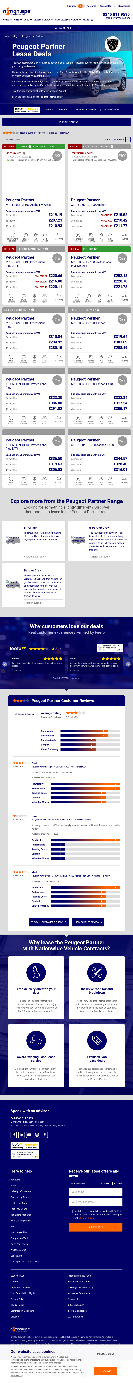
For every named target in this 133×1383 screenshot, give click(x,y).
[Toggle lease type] (81, 6)
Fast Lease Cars (19, 1203)
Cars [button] (6, 19)
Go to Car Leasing (20, 1244)
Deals (49, 109)
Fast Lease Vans (19, 1209)
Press (13, 1185)
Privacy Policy (87, 1218)
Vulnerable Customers (79, 1293)
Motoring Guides (19, 1232)
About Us (15, 1179)
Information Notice (77, 1311)
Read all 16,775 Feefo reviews (66, 678)
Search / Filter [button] (66, 28)
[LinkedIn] (21, 1135)
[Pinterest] (45, 1135)
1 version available (98, 556)
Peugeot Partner (20, 200)
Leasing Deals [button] (42, 19)
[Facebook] (14, 1135)
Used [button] (26, 19)
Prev (4, 664)
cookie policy (16, 1375)
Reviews (64, 109)
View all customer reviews (47, 922)
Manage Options (105, 1354)
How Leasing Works (20, 1220)
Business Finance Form (79, 1281)
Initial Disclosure (76, 1305)
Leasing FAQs (17, 1275)
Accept (107, 1371)
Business (71, 6)
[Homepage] (17, 11)
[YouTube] (29, 1135)
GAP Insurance (75, 1316)
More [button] (86, 19)
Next (128, 664)
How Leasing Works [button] (67, 19)
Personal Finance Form (79, 1275)
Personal (91, 6)
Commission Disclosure (22, 1311)
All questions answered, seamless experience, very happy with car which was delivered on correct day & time (94, 664)
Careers (14, 1281)
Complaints (73, 1299)
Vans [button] (16, 19)
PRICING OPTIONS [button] (68, 122)
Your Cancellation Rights (23, 1293)
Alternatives (111, 109)
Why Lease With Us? (86, 109)
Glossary (15, 1316)
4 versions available (34, 556)
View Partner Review (87, 922)
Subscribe (94, 1227)
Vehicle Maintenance (21, 1214)
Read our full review (59, 132)
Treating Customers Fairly (80, 1287)
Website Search (18, 1250)
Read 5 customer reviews (32, 132)
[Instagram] (37, 1135)
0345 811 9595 (116, 14)
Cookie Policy (17, 1305)
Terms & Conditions (20, 1287)
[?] (30, 146)
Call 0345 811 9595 (22, 1118)
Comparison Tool (19, 1238)
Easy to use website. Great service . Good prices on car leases (37, 664)
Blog (13, 1226)
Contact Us (16, 1255)
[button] (117, 139)
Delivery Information (21, 1191)
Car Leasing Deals (20, 1197)
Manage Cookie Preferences (25, 1261)
